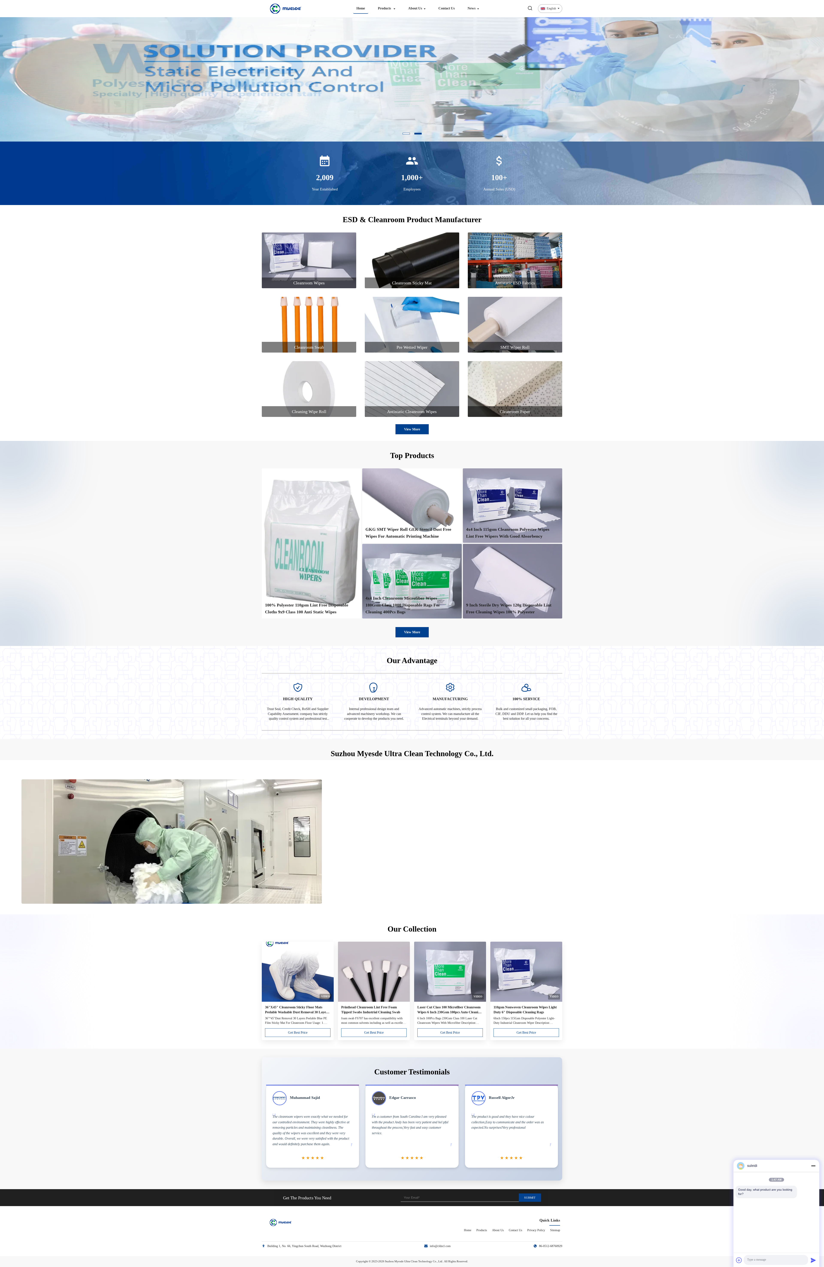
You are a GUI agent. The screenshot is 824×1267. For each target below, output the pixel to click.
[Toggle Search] (530, 8)
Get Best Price (297, 1032)
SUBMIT (529, 1197)
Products (385, 8)
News (472, 8)
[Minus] (813, 1165)
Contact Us (446, 8)
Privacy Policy (536, 1230)
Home (360, 8)
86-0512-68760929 (550, 1246)
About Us (415, 8)
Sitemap (555, 1230)
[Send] (813, 1260)
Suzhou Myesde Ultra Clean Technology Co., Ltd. (414, 1261)
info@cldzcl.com (440, 1246)
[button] (11, 79)
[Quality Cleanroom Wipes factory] (412, 140)
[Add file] (739, 1260)
